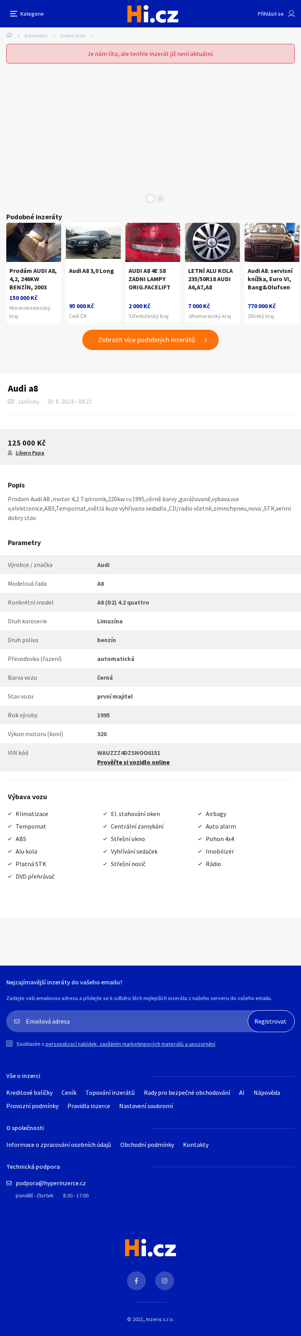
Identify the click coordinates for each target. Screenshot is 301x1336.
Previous (141, 198)
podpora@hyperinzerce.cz (51, 1183)
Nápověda (267, 1092)
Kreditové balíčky (29, 1092)
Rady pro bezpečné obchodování (187, 1092)
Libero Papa (30, 452)
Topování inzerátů (110, 1092)
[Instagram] (164, 1280)
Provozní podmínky (32, 1106)
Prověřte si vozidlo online (133, 762)
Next (160, 198)
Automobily (36, 35)
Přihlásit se (271, 13)
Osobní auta (72, 35)
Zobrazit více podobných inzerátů (146, 339)
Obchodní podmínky (147, 1144)
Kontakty (196, 1144)
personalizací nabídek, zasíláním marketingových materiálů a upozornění (130, 1043)
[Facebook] (136, 1280)
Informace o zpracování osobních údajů (58, 1144)
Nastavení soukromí (146, 1106)
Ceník (69, 1092)
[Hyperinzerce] (153, 14)
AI (242, 1092)
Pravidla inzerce (88, 1106)
